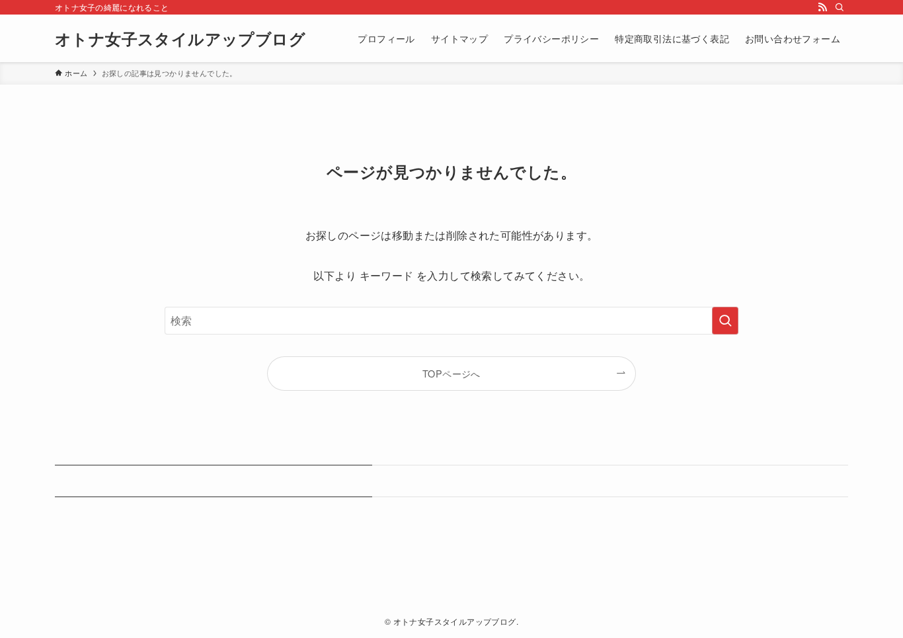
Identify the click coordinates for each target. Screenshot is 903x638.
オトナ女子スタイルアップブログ (180, 38)
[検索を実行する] (725, 321)
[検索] (839, 7)
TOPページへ (451, 373)
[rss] (822, 7)
